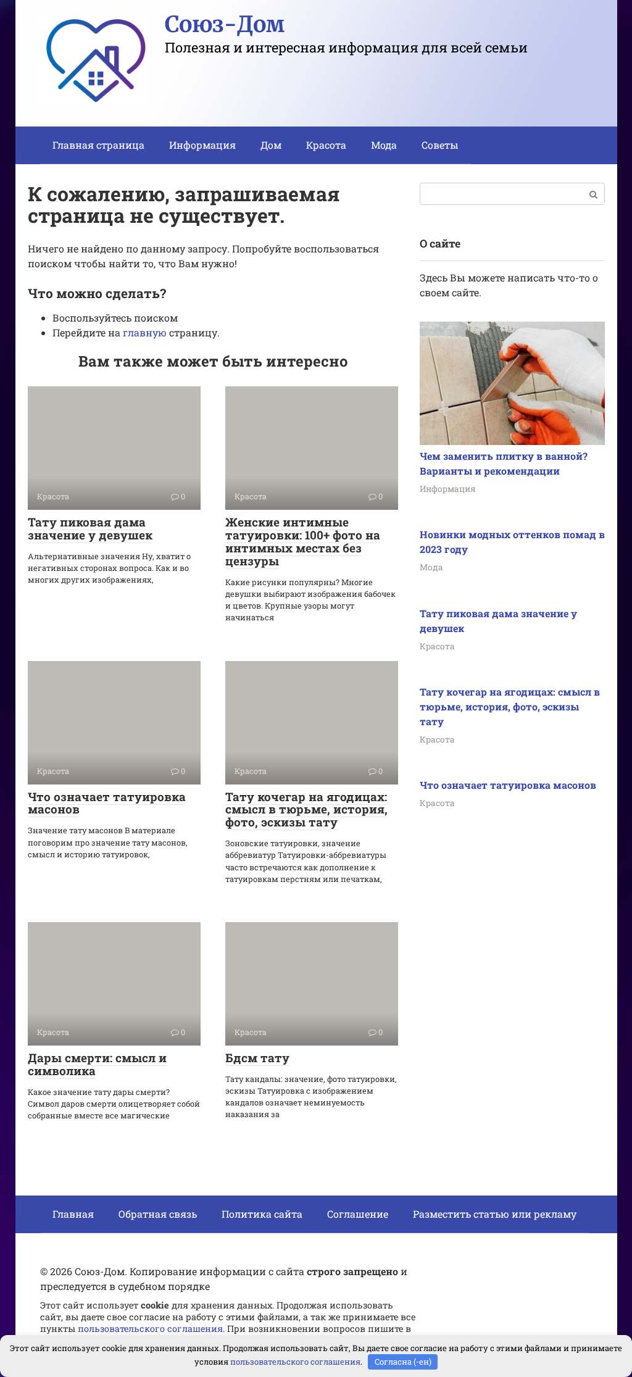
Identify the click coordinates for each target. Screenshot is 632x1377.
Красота (326, 144)
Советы (440, 144)
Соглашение (357, 1213)
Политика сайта (262, 1213)
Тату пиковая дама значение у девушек (90, 528)
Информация (202, 144)
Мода (384, 144)
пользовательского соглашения (150, 1328)
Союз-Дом (225, 24)
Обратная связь (157, 1213)
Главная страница (98, 144)
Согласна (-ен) (403, 1361)
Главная (73, 1213)
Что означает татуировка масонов (107, 803)
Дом (270, 144)
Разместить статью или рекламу (494, 1213)
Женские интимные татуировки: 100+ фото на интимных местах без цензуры (302, 541)
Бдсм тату (257, 1057)
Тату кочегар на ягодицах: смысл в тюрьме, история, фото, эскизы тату (306, 809)
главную (145, 332)
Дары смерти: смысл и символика (97, 1064)
